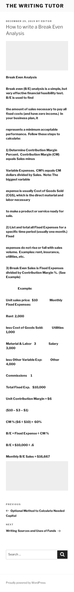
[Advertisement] (37, 55)
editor (46, 21)
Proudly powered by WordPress (26, 582)
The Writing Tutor (35, 6)
